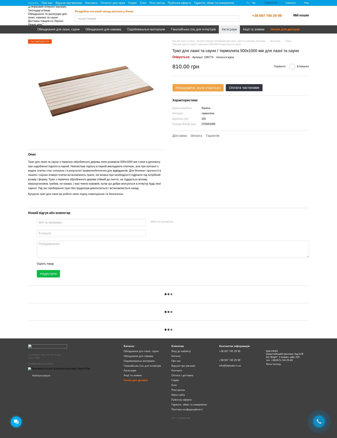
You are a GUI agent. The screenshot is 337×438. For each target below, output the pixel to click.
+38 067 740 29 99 (267, 15)
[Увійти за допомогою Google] (184, 222)
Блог (143, 2)
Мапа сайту (178, 394)
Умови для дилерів (285, 29)
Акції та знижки (253, 29)
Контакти (91, 2)
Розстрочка (157, 2)
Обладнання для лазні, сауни (58, 29)
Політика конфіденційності (187, 409)
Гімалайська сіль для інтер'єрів (193, 29)
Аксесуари (229, 29)
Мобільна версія (41, 375)
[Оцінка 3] (73, 263)
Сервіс (132, 2)
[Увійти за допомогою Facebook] (177, 222)
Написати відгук (225, 57)
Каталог (33, 2)
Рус (248, 3)
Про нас (47, 2)
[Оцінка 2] (66, 263)
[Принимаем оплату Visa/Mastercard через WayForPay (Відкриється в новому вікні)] (59, 368)
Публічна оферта (179, 2)
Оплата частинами (244, 88)
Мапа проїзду (273, 364)
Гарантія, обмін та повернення (214, 2)
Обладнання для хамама (103, 29)
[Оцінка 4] (79, 263)
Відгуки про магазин (69, 2)
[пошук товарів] (236, 18)
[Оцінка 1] (60, 263)
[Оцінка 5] (85, 263)
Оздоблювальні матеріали (146, 29)
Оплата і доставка (112, 2)
